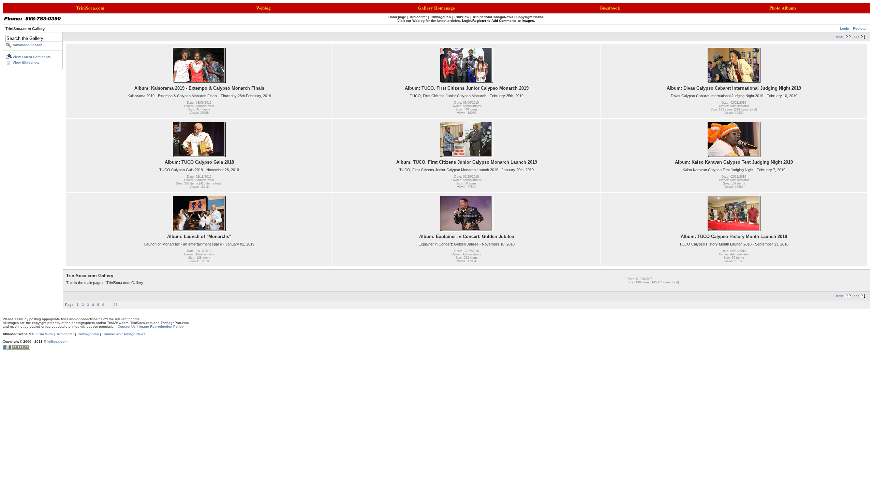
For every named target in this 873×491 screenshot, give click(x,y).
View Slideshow (26, 62)
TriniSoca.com (56, 341)
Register (860, 28)
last (856, 37)
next (839, 37)
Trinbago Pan (88, 334)
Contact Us (127, 326)
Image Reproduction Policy (161, 326)
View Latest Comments (32, 57)
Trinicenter (65, 334)
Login (844, 28)
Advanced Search (27, 45)
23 (116, 305)
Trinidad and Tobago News (124, 334)
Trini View (45, 334)
